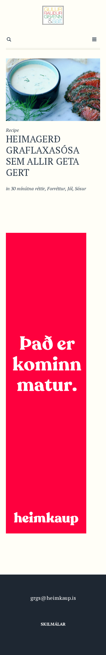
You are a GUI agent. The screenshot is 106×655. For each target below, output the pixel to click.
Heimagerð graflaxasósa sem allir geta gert (42, 156)
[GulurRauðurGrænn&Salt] (53, 15)
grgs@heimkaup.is (53, 597)
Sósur (80, 188)
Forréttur (56, 188)
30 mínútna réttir (28, 188)
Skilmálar (53, 624)
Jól (69, 188)
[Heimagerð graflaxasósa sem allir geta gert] (53, 88)
